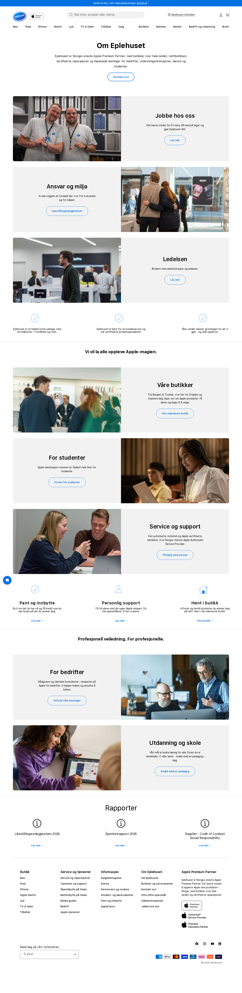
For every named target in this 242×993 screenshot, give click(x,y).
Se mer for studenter (67, 482)
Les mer (175, 140)
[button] (228, 15)
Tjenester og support (73, 883)
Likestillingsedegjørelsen (67, 211)
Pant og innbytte (111, 900)
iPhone (24, 889)
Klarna (105, 883)
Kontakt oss (121, 77)
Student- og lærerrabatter (117, 895)
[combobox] (106, 15)
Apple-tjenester (70, 912)
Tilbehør (25, 912)
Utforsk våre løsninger (67, 700)
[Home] (20, 16)
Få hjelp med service (175, 555)
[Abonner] (74, 954)
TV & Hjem (26, 906)
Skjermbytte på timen (73, 889)
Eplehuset (216, 963)
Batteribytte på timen (73, 895)
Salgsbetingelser (111, 878)
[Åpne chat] (7, 580)
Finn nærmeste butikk (175, 413)
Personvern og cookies (115, 889)
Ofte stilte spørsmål (153, 895)
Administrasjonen (152, 900)
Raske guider (68, 900)
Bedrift (64, 906)
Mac (22, 878)
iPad (23, 883)
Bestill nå (142, 3)
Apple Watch (28, 895)
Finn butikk (203, 620)
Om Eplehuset (149, 878)
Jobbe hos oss (150, 906)
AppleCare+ (108, 906)
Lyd (22, 900)
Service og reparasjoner (75, 878)
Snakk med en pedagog (175, 771)
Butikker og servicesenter (157, 883)
